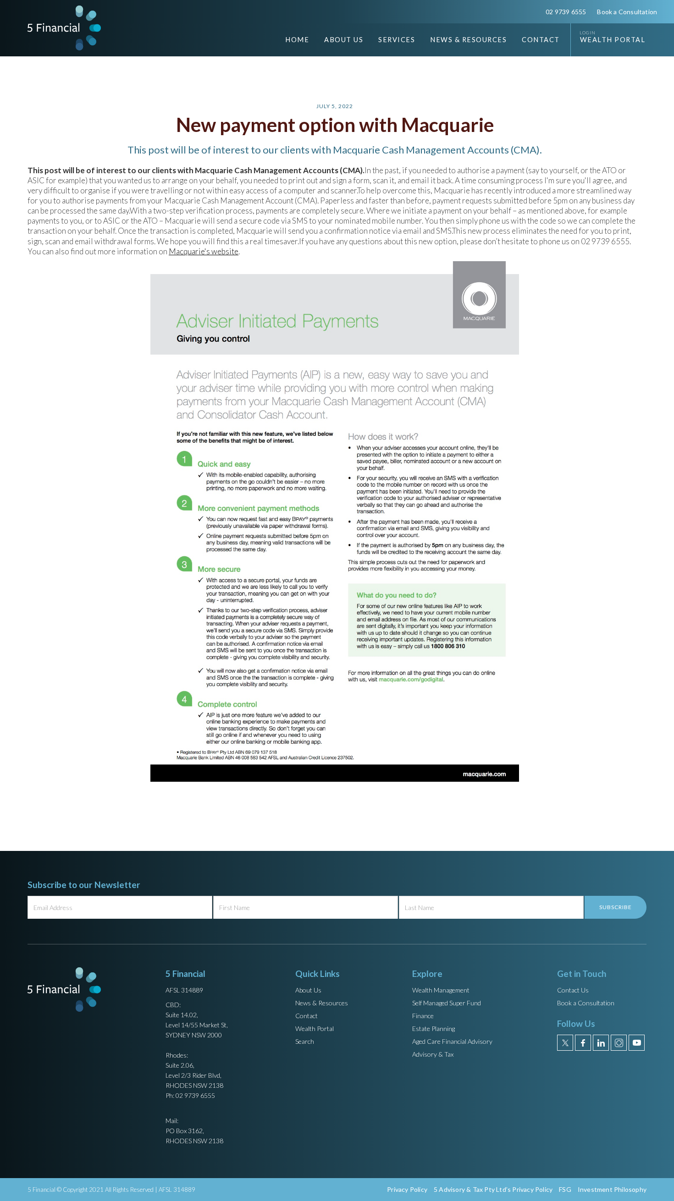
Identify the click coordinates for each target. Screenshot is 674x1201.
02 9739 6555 (566, 12)
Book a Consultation (627, 12)
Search (304, 1041)
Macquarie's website (203, 251)
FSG (565, 1189)
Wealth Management (441, 990)
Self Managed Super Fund (446, 1003)
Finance (423, 1016)
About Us (308, 990)
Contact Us (573, 990)
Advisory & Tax (432, 1054)
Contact (541, 40)
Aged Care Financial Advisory (452, 1041)
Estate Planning (433, 1028)
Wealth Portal (613, 40)
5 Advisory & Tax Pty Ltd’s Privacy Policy (493, 1189)
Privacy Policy (407, 1189)
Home (297, 40)
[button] (336, 39)
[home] (64, 27)
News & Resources (321, 1003)
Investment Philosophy (612, 1189)
